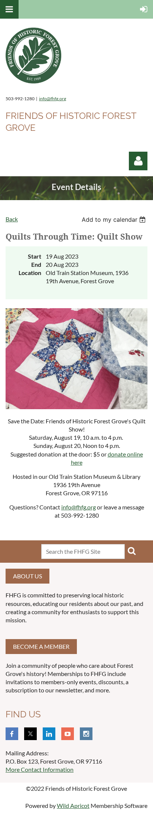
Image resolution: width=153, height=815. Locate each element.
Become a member (41, 646)
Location (30, 272)
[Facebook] (12, 733)
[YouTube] (67, 733)
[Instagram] (86, 733)
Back (12, 218)
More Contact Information (40, 769)
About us (27, 575)
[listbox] (114, 219)
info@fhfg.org (52, 98)
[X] (30, 733)
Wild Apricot (73, 805)
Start (34, 256)
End (36, 264)
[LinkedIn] (49, 733)
